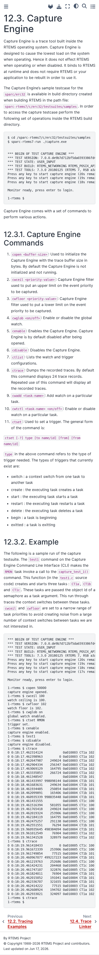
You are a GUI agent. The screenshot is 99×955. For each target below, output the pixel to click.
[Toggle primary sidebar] (6, 6)
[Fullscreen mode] (67, 6)
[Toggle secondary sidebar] (93, 6)
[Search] (84, 6)
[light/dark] (76, 6)
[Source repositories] (50, 6)
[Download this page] (59, 6)
